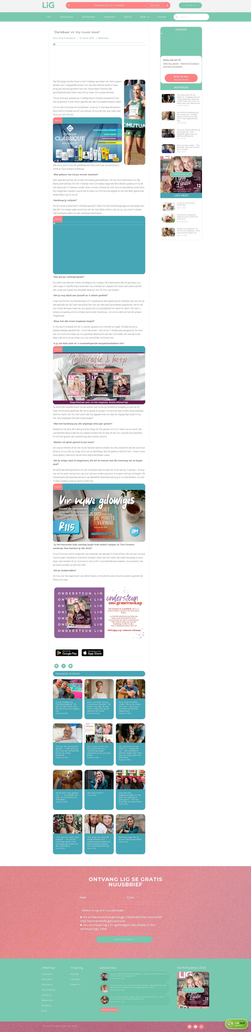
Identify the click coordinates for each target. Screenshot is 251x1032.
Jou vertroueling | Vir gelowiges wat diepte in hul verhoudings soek (118, 927)
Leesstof (47, 995)
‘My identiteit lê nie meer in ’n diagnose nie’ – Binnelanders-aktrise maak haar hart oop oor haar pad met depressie (130, 752)
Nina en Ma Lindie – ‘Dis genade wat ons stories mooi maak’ (188, 147)
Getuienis (47, 984)
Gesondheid (48, 990)
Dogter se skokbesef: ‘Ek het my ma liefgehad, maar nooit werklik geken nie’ (188, 231)
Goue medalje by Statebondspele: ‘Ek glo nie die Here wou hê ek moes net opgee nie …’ (67, 706)
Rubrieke (47, 979)
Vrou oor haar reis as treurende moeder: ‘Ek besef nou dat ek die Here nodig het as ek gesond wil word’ (99, 706)
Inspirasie (109, 16)
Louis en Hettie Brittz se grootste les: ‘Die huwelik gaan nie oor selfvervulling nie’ (188, 133)
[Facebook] (189, 1026)
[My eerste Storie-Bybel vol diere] (99, 353)
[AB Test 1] (99, 637)
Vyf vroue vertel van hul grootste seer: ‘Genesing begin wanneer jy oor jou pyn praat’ (99, 750)
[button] (68, 5)
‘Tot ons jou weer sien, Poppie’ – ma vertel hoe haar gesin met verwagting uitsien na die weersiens (67, 841)
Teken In (75, 984)
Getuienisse (66, 16)
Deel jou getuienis (109, 1010)
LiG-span (75, 979)
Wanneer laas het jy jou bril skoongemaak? (130, 838)
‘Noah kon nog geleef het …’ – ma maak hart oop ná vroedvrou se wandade (67, 796)
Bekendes (103, 38)
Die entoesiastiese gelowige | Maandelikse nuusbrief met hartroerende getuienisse (121, 919)
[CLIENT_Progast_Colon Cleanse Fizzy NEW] (87, 160)
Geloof (128, 16)
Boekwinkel (88, 16)
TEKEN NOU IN (181, 174)
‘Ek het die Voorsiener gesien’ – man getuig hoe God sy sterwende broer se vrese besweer (67, 750)
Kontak (162, 16)
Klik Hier (154, 5)
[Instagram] (201, 1026)
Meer (143, 16)
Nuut (44, 1011)
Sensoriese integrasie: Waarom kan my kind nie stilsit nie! (187, 217)
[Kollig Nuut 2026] (99, 540)
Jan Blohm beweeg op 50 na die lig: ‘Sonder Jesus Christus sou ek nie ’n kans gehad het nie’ (188, 116)
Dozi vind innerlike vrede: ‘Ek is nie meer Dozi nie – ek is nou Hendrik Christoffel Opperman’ (130, 706)
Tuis (48, 16)
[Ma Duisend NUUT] (99, 272)
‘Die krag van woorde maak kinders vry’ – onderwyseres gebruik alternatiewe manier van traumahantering (98, 841)
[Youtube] (195, 1026)
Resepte (46, 1005)
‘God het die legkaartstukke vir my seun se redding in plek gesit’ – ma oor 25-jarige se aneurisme (130, 797)
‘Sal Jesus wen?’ (95, 793)
